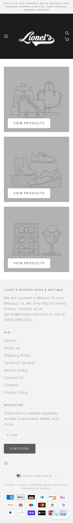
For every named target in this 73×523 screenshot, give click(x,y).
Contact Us (14, 377)
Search (10, 340)
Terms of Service (19, 363)
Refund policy (16, 370)
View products (29, 123)
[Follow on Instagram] (6, 463)
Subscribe (20, 448)
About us (12, 348)
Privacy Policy (16, 392)
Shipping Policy (17, 355)
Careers (11, 385)
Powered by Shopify (36, 488)
